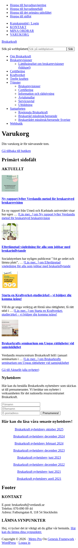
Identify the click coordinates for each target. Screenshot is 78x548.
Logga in (24, 542)
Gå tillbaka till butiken (16, 151)
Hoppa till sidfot (20, 16)
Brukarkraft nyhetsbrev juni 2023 (39, 457)
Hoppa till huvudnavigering (28, 5)
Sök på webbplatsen (15, 49)
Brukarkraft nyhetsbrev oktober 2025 (39, 429)
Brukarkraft (9, 41)
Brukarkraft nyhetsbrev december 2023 (39, 450)
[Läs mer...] (38, 216)
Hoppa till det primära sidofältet (30, 12)
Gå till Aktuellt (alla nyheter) (20, 370)
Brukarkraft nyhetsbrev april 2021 (39, 478)
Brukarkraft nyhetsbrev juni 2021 (39, 471)
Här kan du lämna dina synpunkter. (39, 530)
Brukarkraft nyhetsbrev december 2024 (39, 436)
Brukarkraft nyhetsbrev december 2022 (39, 464)
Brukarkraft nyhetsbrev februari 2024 (39, 443)
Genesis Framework (61, 539)
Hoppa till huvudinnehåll (26, 9)
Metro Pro (35, 539)
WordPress (9, 542)
